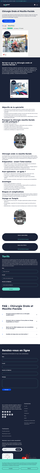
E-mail (3, 274)
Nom (3, 268)
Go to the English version (21, 1)
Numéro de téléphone (6, 281)
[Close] (38, 1)
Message (4, 376)
